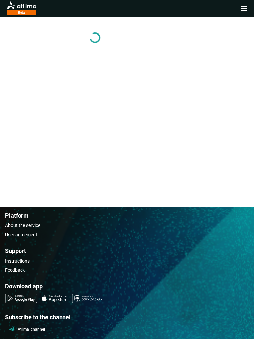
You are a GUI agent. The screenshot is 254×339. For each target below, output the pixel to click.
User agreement (21, 234)
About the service (22, 225)
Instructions (17, 261)
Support (15, 250)
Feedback (15, 270)
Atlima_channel (31, 329)
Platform (17, 215)
